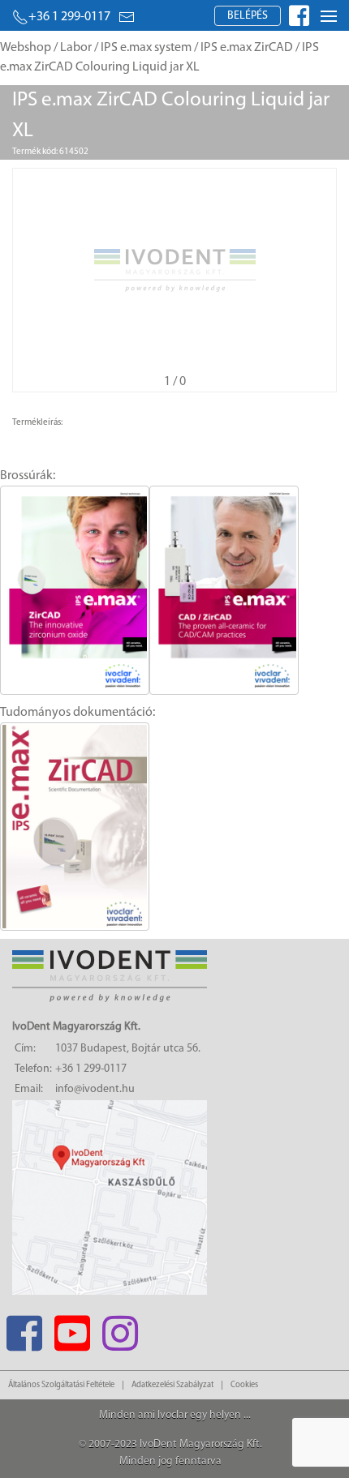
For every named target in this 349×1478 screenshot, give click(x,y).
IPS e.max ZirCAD (246, 47)
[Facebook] (24, 1328)
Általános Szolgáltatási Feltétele (61, 1385)
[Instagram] (120, 1328)
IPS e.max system (146, 47)
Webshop (25, 47)
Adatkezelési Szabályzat (172, 1385)
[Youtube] (72, 1328)
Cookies (244, 1385)
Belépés (247, 16)
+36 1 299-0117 (69, 17)
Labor (76, 47)
